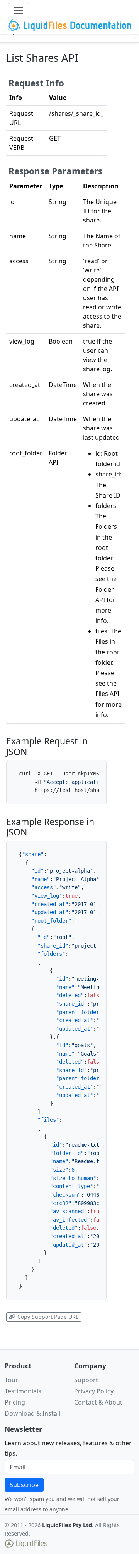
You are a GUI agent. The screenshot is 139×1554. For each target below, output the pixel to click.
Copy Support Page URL (47, 1316)
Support (86, 1380)
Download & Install (32, 1413)
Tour (11, 1380)
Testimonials (23, 1391)
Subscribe (24, 1485)
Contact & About (98, 1402)
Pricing (15, 1402)
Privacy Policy (94, 1391)
